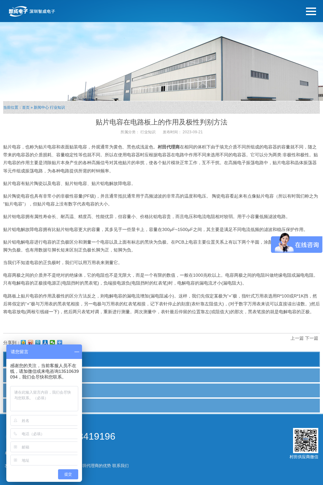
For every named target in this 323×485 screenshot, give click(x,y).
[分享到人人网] (45, 342)
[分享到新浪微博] (30, 342)
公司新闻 (18, 375)
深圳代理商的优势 (94, 465)
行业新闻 (18, 390)
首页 (26, 107)
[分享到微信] (52, 342)
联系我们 (120, 465)
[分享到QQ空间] (23, 342)
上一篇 (297, 338)
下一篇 (311, 338)
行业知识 (57, 107)
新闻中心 (41, 107)
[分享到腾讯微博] (38, 342)
